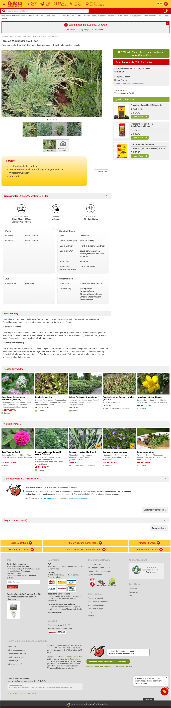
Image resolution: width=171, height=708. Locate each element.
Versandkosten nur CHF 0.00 (59, 625)
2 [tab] (50, 119)
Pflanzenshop (15, 36)
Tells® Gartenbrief (15, 664)
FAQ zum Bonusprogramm (50, 498)
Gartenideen (40, 16)
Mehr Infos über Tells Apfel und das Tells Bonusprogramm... (110, 666)
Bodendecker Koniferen (50, 36)
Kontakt (91, 616)
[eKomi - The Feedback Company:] (136, 570)
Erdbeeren (62, 16)
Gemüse (132, 16)
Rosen (93, 16)
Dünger (165, 16)
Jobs (90, 612)
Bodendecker (36, 36)
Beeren (53, 16)
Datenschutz (133, 592)
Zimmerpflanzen (150, 16)
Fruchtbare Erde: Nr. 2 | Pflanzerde (146, 105)
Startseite (5, 36)
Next (166, 383)
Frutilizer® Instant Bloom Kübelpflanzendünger (142, 125)
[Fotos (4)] (49, 145)
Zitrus (80, 16)
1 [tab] (47, 119)
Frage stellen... (159, 528)
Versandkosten (120, 93)
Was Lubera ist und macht (98, 602)
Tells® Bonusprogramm (17, 650)
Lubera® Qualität (95, 564)
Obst (48, 16)
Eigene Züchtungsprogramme (99, 571)
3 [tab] (53, 119)
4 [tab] (56, 119)
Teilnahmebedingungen (79, 498)
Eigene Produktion (95, 575)
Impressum (133, 588)
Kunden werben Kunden (17, 657)
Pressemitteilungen (95, 609)
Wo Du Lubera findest (96, 605)
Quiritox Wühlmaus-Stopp (142, 144)
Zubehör (4, 18)
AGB (130, 595)
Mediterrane (71, 16)
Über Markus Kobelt (95, 598)
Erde (159, 16)
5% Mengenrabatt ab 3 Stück (99, 568)
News (3, 16)
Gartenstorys (13, 661)
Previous (5, 383)
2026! (8, 16)
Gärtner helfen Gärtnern (17, 654)
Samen (140, 16)
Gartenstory (77, 657)
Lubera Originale (18, 16)
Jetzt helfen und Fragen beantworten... (23, 693)
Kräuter (87, 16)
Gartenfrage (69, 659)
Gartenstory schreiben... (155, 510)
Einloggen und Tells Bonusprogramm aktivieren (108, 661)
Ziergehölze (101, 16)
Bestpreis (30, 16)
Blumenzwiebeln (121, 16)
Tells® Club (12, 647)
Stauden (111, 16)
